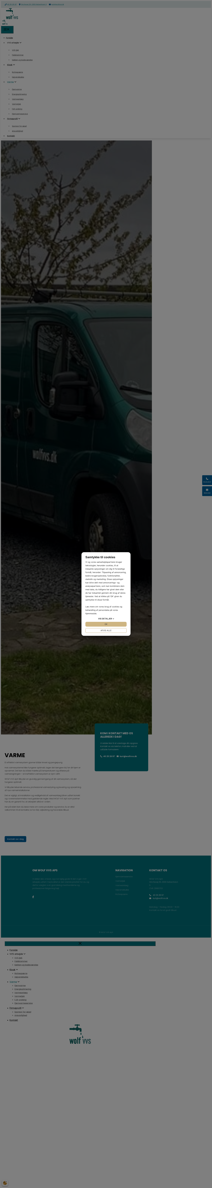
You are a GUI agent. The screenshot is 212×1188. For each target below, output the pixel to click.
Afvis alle (106, 630)
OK (106, 624)
